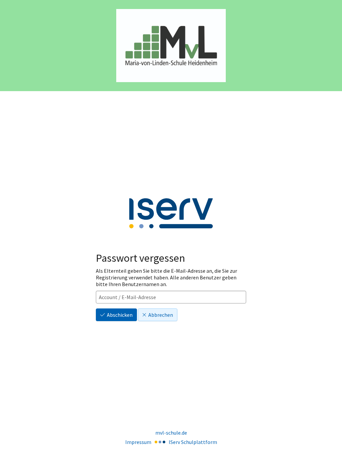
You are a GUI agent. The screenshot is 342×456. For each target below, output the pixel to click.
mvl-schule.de (171, 432)
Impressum (138, 442)
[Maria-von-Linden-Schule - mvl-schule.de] (171, 45)
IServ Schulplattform (193, 442)
